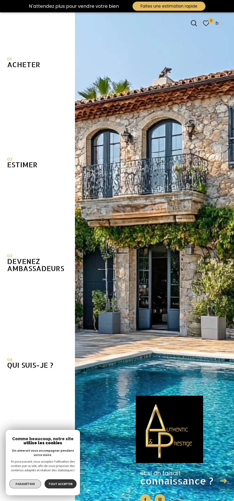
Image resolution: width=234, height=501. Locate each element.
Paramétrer (25, 484)
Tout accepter (60, 484)
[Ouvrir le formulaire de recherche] (194, 23)
